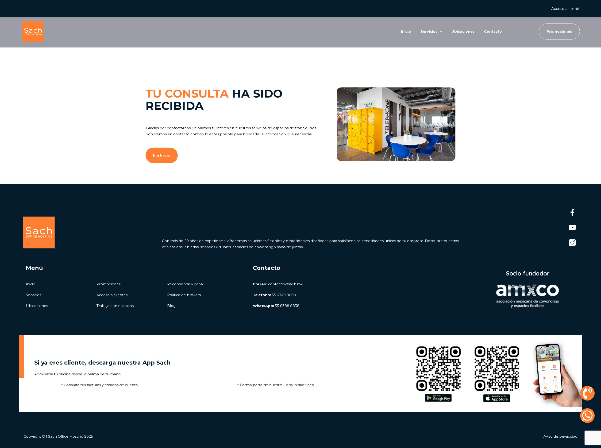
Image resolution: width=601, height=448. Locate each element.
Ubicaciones (463, 31)
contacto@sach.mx (278, 284)
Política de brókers (184, 295)
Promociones (108, 284)
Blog (171, 305)
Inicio (406, 31)
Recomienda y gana (185, 284)
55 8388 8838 (276, 305)
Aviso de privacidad (560, 436)
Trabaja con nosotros (115, 305)
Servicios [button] (429, 31)
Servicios (33, 295)
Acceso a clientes (566, 8)
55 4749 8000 (274, 295)
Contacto (493, 31)
